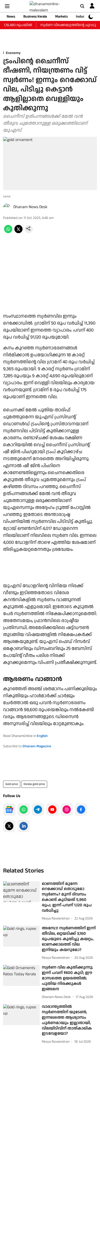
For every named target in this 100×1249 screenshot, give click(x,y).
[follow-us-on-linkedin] (23, 826)
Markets (61, 16)
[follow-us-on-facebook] (81, 809)
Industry (82, 16)
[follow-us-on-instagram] (67, 809)
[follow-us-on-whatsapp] (23, 809)
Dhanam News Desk (30, 207)
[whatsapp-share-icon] (8, 232)
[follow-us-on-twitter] (9, 826)
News (11, 16)
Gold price (11, 784)
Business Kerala (35, 16)
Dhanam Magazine (37, 746)
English (42, 736)
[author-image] (7, 207)
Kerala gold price (34, 784)
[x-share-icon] (18, 232)
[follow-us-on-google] (9, 809)
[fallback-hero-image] (21, 891)
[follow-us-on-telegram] (38, 809)
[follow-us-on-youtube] (52, 809)
